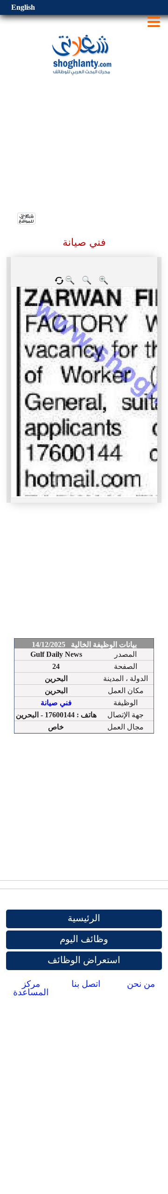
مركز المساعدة (31, 988)
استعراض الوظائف (84, 960)
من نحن (141, 984)
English (23, 7)
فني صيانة (56, 703)
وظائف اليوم (84, 939)
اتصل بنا (85, 984)
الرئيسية (84, 918)
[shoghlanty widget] (27, 219)
